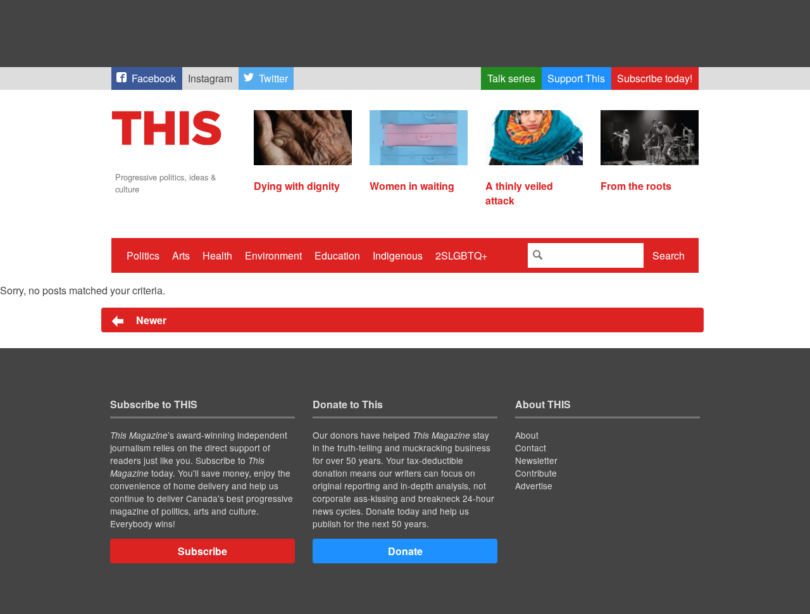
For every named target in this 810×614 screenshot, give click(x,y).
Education (337, 255)
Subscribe (202, 551)
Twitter (273, 78)
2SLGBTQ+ (461, 255)
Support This (576, 78)
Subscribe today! (654, 78)
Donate (405, 551)
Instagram (210, 78)
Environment (273, 255)
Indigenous (398, 255)
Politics (143, 255)
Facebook (154, 78)
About (527, 435)
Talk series (511, 78)
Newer (150, 320)
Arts (181, 255)
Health (217, 255)
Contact (530, 447)
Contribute (536, 473)
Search (668, 255)
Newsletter (536, 460)
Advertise (533, 485)
